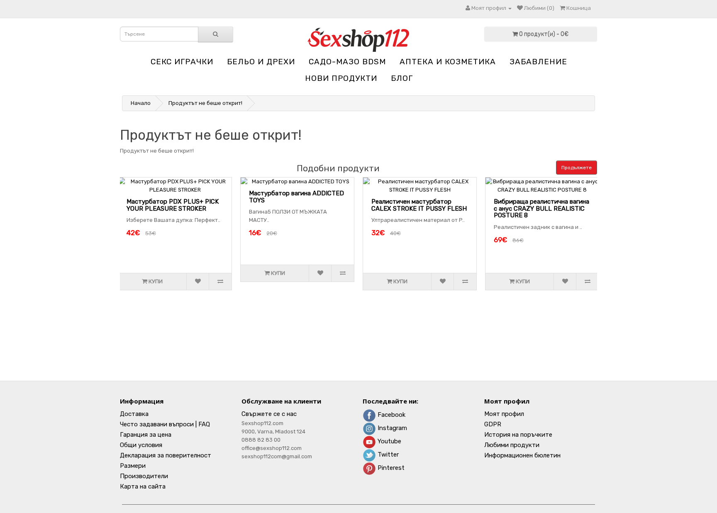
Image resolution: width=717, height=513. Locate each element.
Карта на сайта (143, 486)
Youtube (388, 441)
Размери (133, 465)
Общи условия (141, 445)
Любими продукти (511, 445)
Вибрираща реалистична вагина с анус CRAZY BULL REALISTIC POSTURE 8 (541, 208)
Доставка (134, 414)
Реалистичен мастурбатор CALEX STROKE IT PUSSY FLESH (419, 205)
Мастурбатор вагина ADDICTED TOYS (296, 197)
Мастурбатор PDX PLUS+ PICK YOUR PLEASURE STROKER (173, 205)
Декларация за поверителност (165, 455)
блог (402, 78)
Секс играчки (182, 61)
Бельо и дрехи (261, 61)
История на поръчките (518, 434)
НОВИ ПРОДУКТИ (341, 78)
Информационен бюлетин (522, 455)
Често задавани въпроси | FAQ (165, 424)
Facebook (390, 414)
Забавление (538, 61)
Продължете (576, 167)
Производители (144, 476)
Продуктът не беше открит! (205, 103)
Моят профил (504, 414)
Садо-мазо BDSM (347, 61)
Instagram (391, 428)
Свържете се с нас (269, 414)
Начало (141, 103)
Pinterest (390, 468)
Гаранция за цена (145, 434)
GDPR (492, 424)
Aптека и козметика (448, 61)
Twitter (387, 454)
